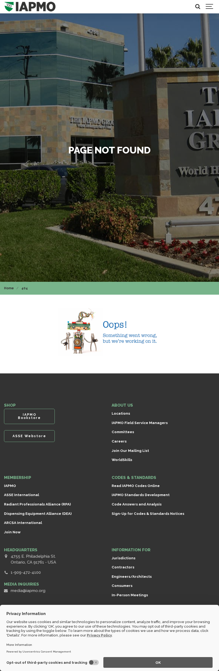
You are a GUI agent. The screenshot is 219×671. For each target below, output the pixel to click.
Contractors (123, 567)
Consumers (122, 585)
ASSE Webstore (29, 436)
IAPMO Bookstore (29, 416)
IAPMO (10, 485)
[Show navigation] (209, 6)
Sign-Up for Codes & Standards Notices (148, 513)
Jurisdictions (123, 558)
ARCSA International (23, 522)
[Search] (197, 6)
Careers (119, 441)
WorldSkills (122, 460)
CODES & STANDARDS (134, 477)
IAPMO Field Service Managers (140, 423)
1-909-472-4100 (26, 572)
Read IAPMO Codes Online (136, 485)
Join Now (12, 532)
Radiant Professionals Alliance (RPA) (37, 504)
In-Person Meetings (130, 595)
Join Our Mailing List (130, 450)
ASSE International (21, 495)
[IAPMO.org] (30, 6)
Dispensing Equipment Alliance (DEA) (38, 513)
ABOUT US (122, 405)
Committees (123, 432)
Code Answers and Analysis (137, 504)
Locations (121, 413)
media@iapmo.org (28, 590)
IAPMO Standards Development (141, 495)
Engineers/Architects (132, 576)
